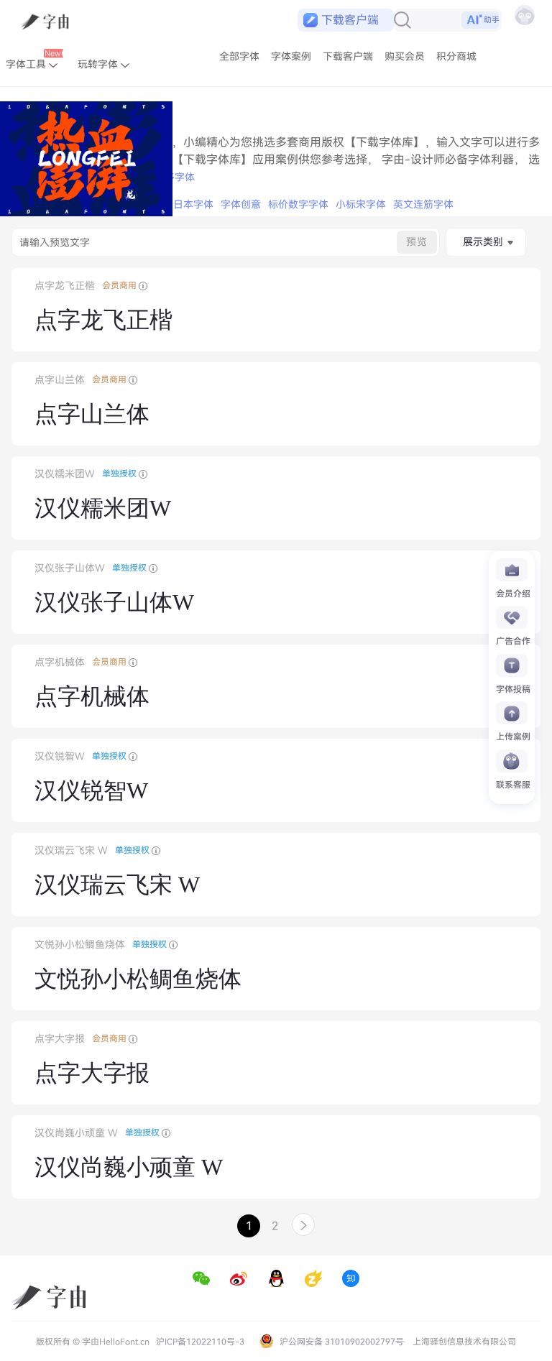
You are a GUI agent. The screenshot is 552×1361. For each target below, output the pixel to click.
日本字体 (193, 204)
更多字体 (175, 177)
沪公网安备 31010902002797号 (340, 1342)
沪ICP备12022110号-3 (200, 1342)
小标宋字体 (361, 204)
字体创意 (241, 204)
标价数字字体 (298, 204)
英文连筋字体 (423, 204)
